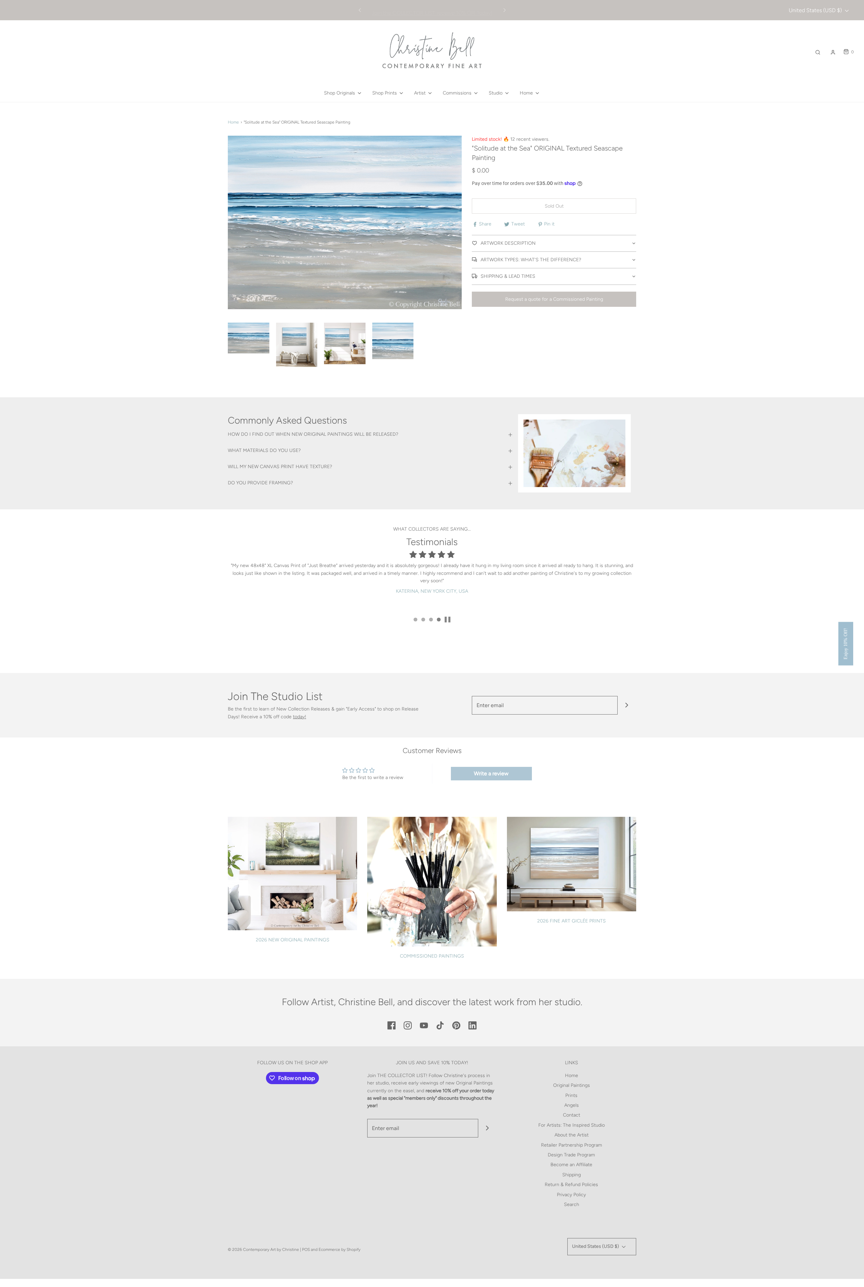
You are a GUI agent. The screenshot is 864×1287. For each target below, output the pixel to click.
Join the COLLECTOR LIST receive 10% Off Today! (432, 10)
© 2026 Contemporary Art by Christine (263, 1249)
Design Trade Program (571, 1155)
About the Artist (572, 1135)
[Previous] (359, 10)
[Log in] (833, 52)
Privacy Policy (571, 1195)
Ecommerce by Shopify (339, 1249)
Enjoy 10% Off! (845, 643)
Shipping (571, 1175)
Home (233, 122)
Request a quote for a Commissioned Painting (554, 299)
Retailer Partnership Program (571, 1145)
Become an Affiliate (571, 1165)
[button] (248, 338)
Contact (571, 1115)
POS (306, 1249)
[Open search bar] (818, 52)
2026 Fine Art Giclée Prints (571, 921)
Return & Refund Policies (571, 1184)
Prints (571, 1095)
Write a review (491, 773)
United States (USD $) (816, 10)
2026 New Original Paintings (292, 940)
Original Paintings (571, 1085)
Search (571, 1204)
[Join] (627, 705)
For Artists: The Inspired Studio (571, 1125)
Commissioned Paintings (432, 956)
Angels (571, 1105)
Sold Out (554, 206)
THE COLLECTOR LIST (401, 1075)
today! (299, 717)
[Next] (504, 10)
